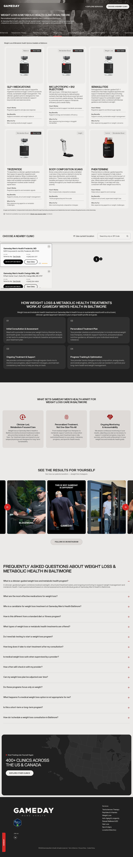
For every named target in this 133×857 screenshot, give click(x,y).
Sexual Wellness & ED (110, 821)
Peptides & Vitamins (109, 812)
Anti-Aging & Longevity (110, 818)
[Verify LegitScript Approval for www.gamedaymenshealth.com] (34, 823)
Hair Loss (105, 824)
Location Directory (109, 830)
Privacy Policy (82, 848)
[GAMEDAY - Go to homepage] (34, 812)
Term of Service (73, 848)
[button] (95, 6)
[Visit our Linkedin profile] (15, 837)
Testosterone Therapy (110, 809)
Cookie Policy (91, 848)
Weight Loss (106, 815)
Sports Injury (107, 827)
